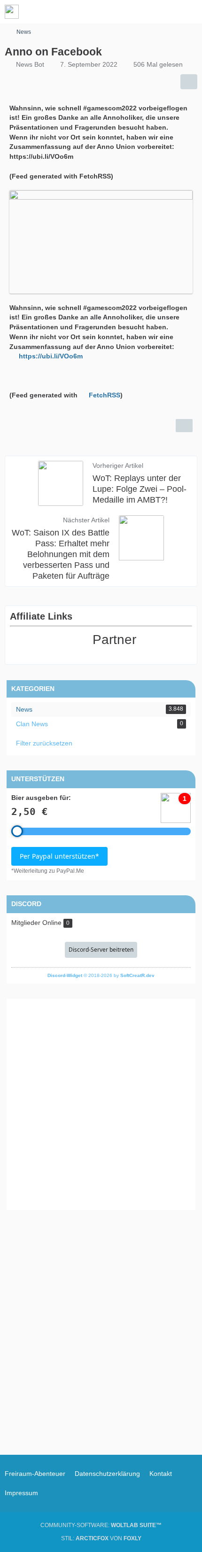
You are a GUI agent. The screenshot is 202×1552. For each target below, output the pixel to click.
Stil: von (101, 1538)
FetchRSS (104, 395)
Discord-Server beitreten (101, 950)
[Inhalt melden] (184, 425)
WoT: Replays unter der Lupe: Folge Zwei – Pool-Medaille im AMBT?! (139, 488)
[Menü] (189, 11)
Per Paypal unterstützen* (59, 856)
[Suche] (142, 11)
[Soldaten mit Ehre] (12, 11)
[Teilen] (188, 81)
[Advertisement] (101, 1104)
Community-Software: (101, 1525)
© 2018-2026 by (101, 975)
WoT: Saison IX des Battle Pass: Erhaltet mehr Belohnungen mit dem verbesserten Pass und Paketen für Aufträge (60, 554)
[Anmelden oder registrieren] (166, 11)
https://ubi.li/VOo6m (51, 356)
